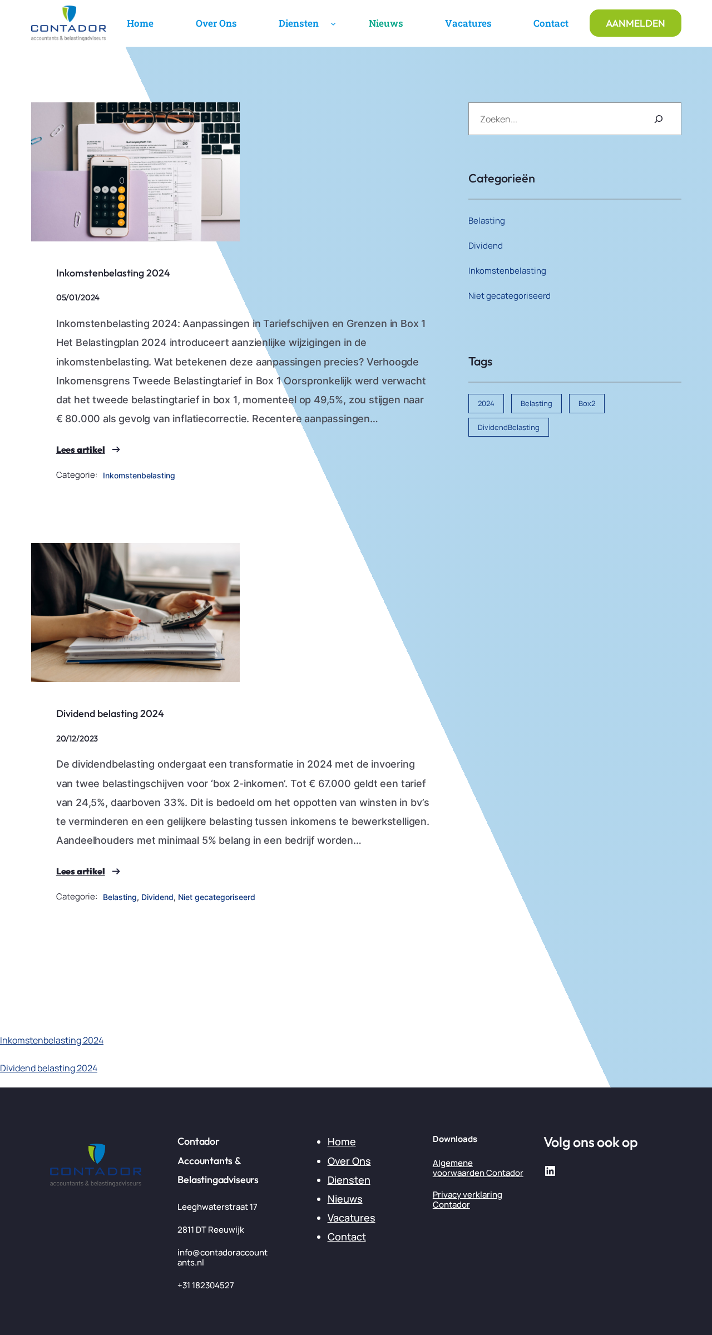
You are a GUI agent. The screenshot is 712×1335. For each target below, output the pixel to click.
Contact (347, 1236)
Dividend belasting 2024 (110, 713)
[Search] (659, 118)
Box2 (586, 403)
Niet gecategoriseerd (216, 897)
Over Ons (349, 1161)
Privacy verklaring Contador (467, 1199)
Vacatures (351, 1217)
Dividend (157, 897)
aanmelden (635, 23)
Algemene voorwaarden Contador (478, 1168)
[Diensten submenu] (333, 23)
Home (342, 1141)
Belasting (120, 897)
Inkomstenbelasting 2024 (113, 272)
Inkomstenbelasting (139, 475)
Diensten (349, 1179)
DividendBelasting (509, 427)
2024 (486, 403)
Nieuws (345, 1198)
